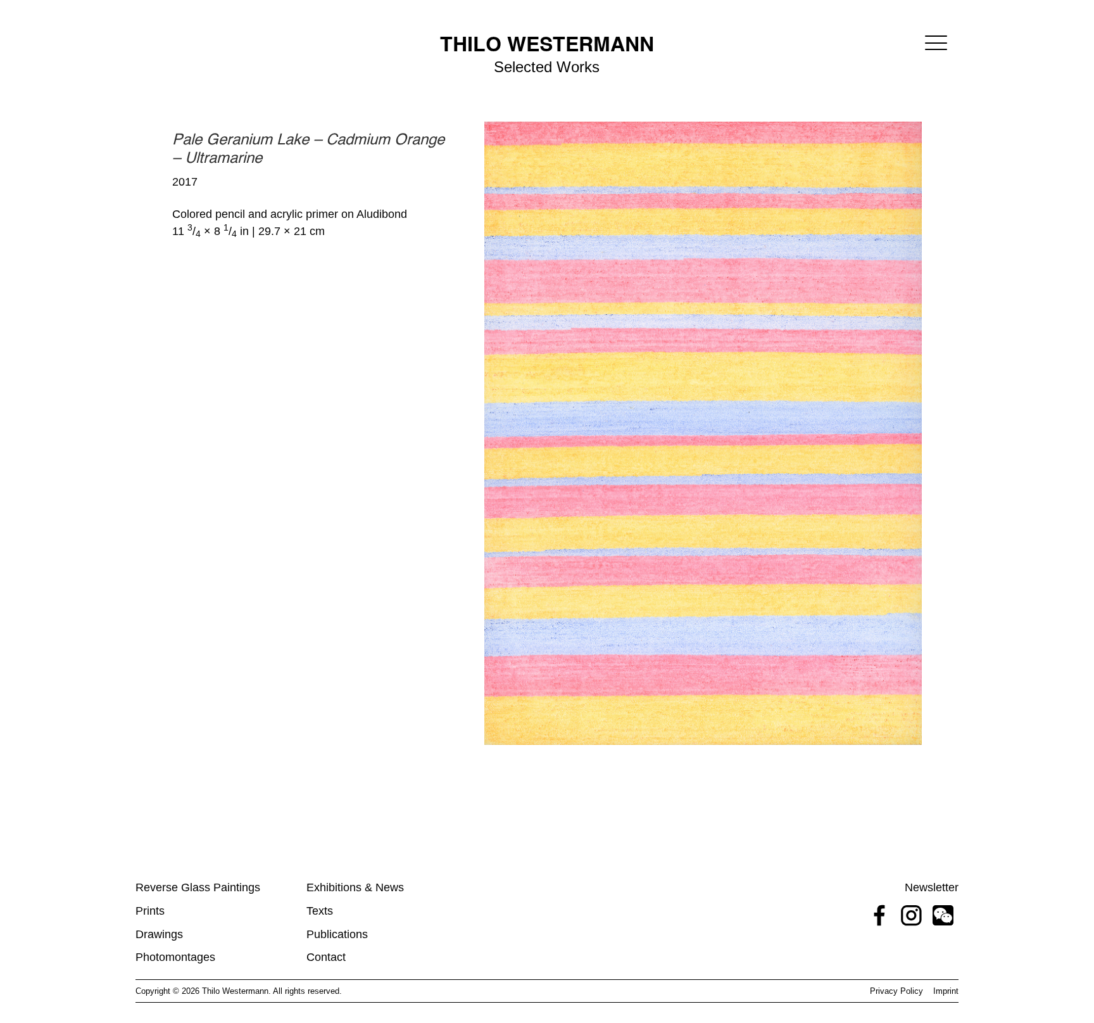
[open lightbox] (703, 433)
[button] (936, 42)
